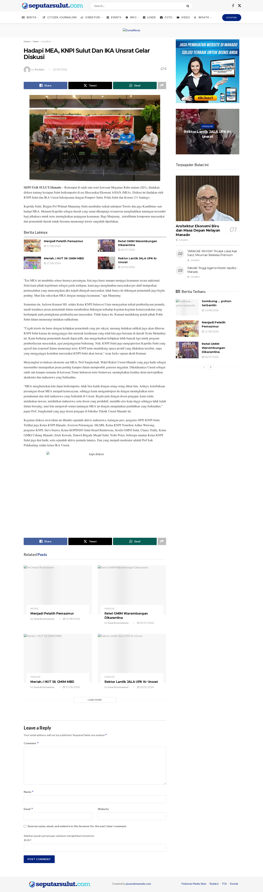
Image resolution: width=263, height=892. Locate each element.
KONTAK (231, 17)
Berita (31, 17)
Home (27, 41)
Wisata (204, 17)
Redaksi (39, 69)
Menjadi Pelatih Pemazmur (63, 241)
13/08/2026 (211, 310)
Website (103, 809)
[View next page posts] (211, 366)
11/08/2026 (53, 246)
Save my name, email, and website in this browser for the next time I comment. (77, 826)
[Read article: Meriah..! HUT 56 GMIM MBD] (32, 263)
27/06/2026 (53, 263)
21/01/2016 (60, 69)
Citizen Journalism (62, 17)
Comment (31, 743)
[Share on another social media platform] (162, 85)
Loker (151, 17)
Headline (46, 41)
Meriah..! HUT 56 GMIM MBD (64, 258)
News (36, 41)
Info (133, 17)
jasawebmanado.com (138, 883)
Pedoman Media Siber (194, 883)
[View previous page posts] (204, 366)
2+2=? (27, 840)
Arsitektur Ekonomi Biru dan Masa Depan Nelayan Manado (198, 230)
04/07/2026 (127, 249)
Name (29, 792)
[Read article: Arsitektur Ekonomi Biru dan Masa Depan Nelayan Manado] (207, 198)
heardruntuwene (44, 618)
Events (116, 17)
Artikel (34, 608)
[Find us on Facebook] (233, 6)
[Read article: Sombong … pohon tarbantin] (187, 307)
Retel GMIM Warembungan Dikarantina (213, 348)
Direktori (92, 17)
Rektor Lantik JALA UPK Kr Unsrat (131, 682)
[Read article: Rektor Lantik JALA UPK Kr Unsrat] (106, 263)
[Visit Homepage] (52, 6)
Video (185, 17)
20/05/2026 (127, 267)
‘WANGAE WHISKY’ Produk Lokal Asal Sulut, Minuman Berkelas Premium (212, 253)
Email (28, 809)
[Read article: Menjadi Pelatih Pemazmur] (32, 245)
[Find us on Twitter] (239, 5)
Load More (95, 699)
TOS (224, 883)
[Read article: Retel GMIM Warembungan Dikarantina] (106, 245)
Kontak (234, 883)
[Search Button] (189, 6)
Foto (169, 17)
